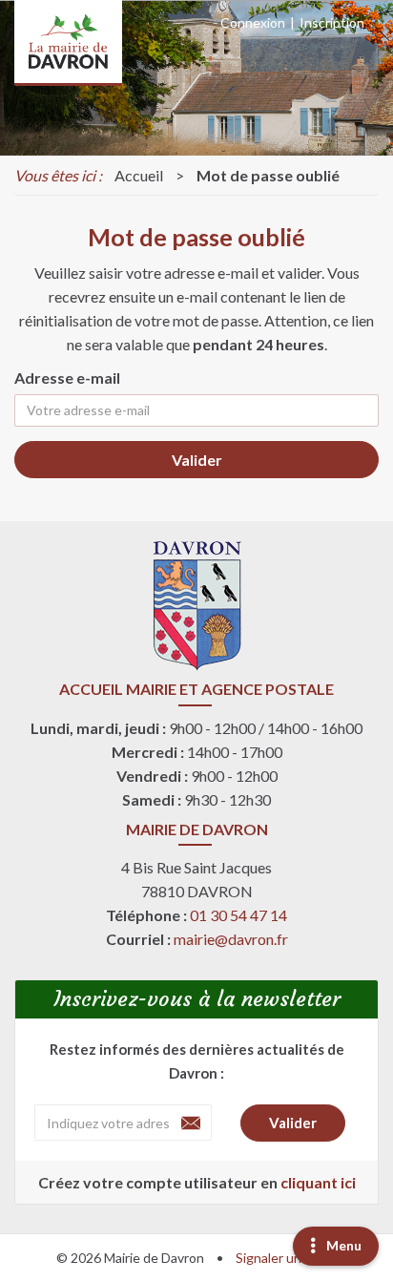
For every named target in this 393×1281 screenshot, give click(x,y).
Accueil (138, 175)
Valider (197, 460)
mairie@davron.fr (231, 939)
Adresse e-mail (67, 377)
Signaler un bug (281, 1258)
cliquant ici (318, 1182)
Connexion (252, 22)
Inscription (332, 22)
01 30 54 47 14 (238, 915)
